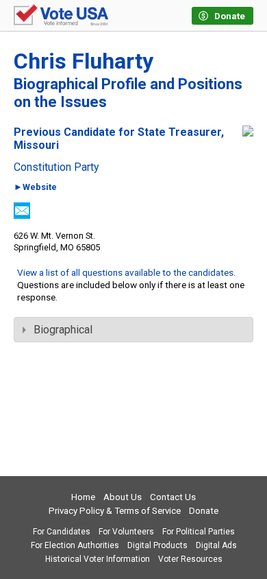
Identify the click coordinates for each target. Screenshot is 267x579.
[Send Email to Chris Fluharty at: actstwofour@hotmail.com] (22, 215)
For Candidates (61, 531)
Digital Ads (216, 545)
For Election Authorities (75, 545)
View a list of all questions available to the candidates (125, 272)
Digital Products (157, 545)
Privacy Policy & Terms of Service (115, 511)
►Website (35, 187)
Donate (203, 511)
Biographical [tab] (63, 329)
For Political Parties (198, 531)
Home (83, 497)
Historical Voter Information (97, 559)
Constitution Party (56, 167)
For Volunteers (126, 531)
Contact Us (173, 497)
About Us (122, 497)
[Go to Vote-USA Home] (61, 15)
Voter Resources (190, 559)
